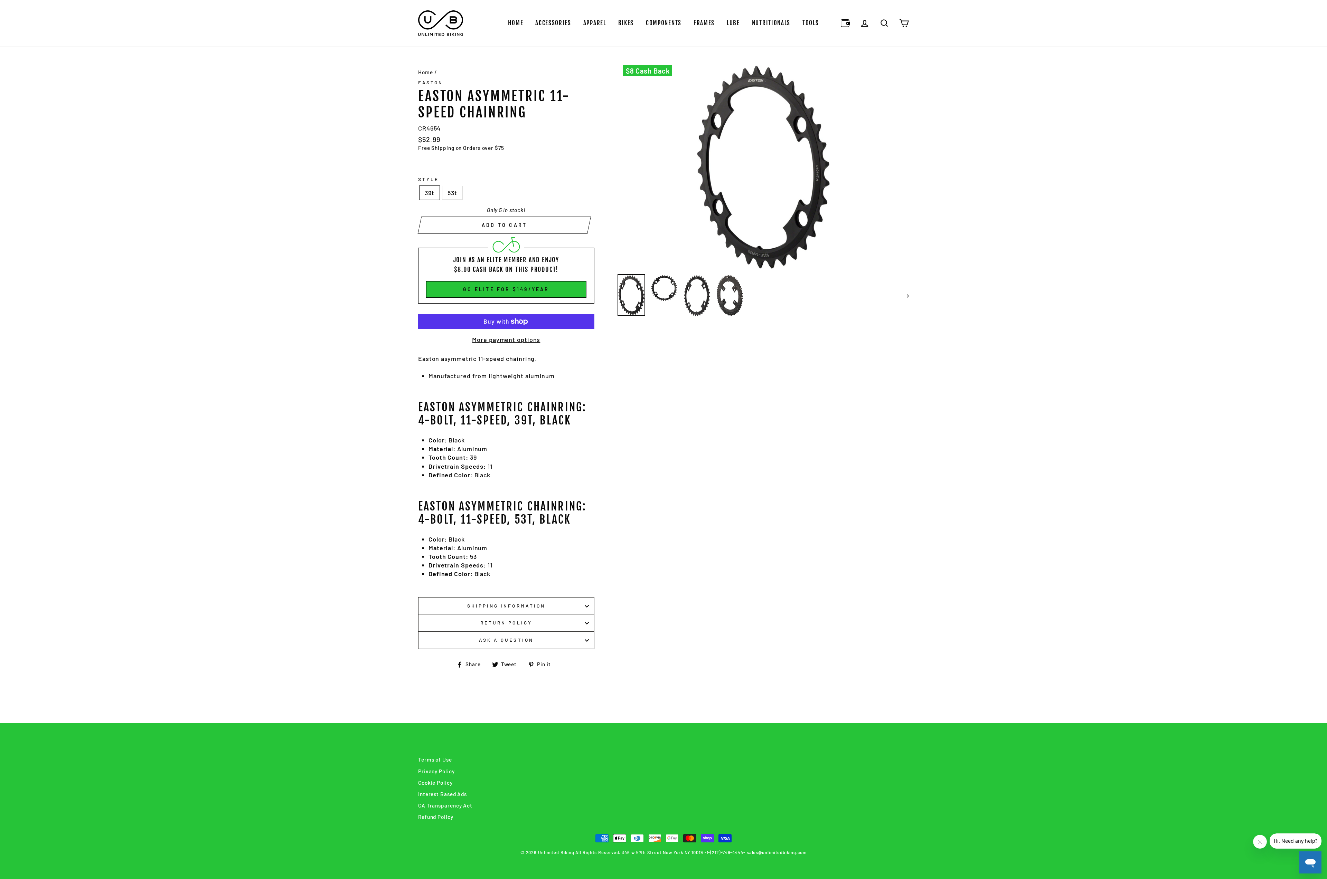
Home (515, 23)
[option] (763, 167)
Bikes (626, 23)
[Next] (904, 295)
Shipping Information (506, 606)
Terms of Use (435, 759)
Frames (704, 23)
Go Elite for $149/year (506, 289)
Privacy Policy (436, 771)
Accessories (553, 23)
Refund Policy (435, 817)
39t (429, 193)
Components (663, 23)
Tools (810, 23)
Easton (430, 82)
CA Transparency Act (445, 805)
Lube (733, 23)
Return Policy (506, 622)
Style (428, 179)
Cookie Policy (435, 783)
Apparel (594, 23)
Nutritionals (771, 23)
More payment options (506, 339)
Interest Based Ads (442, 794)
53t (452, 193)
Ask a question (506, 640)
